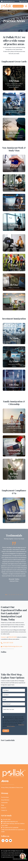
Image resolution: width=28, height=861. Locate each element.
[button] (26, 6)
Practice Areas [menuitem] (5, 797)
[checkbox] (13, 721)
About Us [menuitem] (3, 807)
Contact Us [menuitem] (4, 810)
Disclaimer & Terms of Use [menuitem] (16, 787)
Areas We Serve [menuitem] (5, 800)
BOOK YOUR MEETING (18, 6)
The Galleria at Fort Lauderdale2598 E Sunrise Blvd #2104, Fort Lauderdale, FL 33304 (13, 829)
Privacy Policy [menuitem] (4, 787)
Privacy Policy (21, 724)
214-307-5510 (24, 1)
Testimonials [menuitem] (4, 802)
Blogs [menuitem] (2, 805)
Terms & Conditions (11, 726)
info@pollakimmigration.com (8, 1)
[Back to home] (6, 6)
